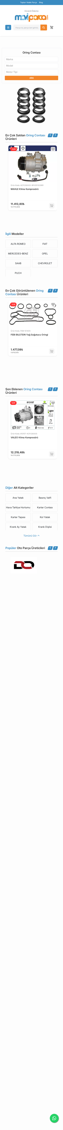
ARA (31, 78)
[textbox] (10, 59)
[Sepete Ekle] (52, 205)
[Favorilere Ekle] (53, 149)
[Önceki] (50, 135)
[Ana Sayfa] (31, 17)
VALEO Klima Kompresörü (24, 437)
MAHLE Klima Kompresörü (25, 189)
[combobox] (31, 59)
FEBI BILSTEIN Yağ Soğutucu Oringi (29, 334)
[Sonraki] (55, 135)
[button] (8, 27)
